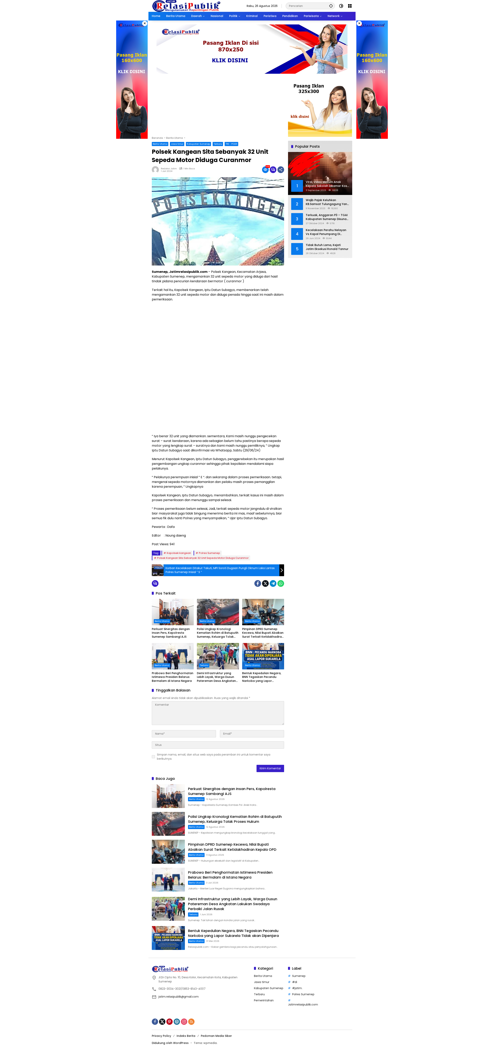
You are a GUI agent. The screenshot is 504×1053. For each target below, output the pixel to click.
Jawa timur (177, 143)
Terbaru (218, 143)
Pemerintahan (264, 1000)
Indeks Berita (186, 1036)
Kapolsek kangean (179, 553)
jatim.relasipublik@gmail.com (178, 997)
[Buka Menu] (349, 6)
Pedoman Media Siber (216, 1036)
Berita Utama (160, 143)
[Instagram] (184, 1022)
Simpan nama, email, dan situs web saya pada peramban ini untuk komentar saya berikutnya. (213, 757)
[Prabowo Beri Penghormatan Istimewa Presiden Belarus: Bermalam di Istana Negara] (173, 656)
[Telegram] (273, 583)
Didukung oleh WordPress (170, 1043)
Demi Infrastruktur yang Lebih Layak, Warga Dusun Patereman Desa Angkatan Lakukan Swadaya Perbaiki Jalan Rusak (216, 677)
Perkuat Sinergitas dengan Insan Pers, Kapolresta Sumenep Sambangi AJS (171, 633)
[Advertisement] (218, 106)
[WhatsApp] (280, 583)
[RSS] (191, 1022)
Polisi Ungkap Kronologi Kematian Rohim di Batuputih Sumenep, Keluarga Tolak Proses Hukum (217, 633)
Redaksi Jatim (169, 169)
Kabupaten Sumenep (198, 143)
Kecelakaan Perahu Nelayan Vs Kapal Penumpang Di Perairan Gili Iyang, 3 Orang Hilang (326, 232)
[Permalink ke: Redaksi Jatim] (156, 169)
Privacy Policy (161, 1036)
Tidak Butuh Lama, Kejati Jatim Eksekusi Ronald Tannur (327, 247)
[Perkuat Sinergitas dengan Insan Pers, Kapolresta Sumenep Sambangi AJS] (173, 612)
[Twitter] (265, 583)
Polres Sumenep (209, 553)
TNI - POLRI (231, 143)
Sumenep (299, 976)
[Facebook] (257, 583)
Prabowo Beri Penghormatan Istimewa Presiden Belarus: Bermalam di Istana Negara (172, 677)
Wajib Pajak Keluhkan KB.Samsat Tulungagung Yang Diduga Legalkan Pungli (327, 202)
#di (294, 982)
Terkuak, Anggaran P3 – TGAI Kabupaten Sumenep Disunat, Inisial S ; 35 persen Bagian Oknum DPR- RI (327, 217)
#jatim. (297, 988)
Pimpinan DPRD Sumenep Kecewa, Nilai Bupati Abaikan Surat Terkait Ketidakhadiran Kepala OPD (263, 633)
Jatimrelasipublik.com (303, 1004)
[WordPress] (177, 1022)
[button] (331, 6)
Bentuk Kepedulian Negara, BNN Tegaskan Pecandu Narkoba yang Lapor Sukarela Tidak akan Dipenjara (261, 677)
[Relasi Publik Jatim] (186, 6)
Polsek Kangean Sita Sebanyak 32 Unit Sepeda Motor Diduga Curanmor (203, 558)
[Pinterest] (169, 1022)
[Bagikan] (280, 169)
